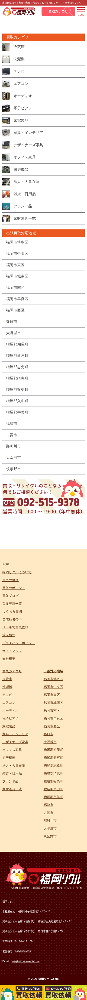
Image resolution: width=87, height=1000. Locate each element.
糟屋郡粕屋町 (53, 750)
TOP (5, 564)
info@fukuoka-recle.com (25, 961)
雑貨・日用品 (12, 773)
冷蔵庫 (7, 679)
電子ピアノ (10, 718)
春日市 (48, 734)
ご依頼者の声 (12, 619)
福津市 (48, 805)
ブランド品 (10, 781)
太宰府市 (50, 828)
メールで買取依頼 (15, 627)
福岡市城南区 (53, 702)
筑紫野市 (50, 836)
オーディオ (10, 710)
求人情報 (8, 635)
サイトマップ (12, 651)
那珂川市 (50, 820)
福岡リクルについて (17, 572)
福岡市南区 (52, 710)
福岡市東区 (52, 695)
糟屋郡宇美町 (53, 797)
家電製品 (8, 726)
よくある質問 (12, 611)
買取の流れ (10, 580)
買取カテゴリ (12, 671)
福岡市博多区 (53, 679)
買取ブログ (10, 596)
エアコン (8, 702)
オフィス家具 (12, 750)
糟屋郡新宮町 (53, 757)
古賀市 (48, 813)
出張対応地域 (53, 671)
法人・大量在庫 (13, 765)
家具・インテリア (15, 734)
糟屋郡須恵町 (53, 773)
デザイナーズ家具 (15, 742)
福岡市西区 (52, 726)
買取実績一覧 (12, 603)
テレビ (7, 695)
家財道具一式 (12, 789)
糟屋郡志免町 (53, 765)
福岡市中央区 (53, 687)
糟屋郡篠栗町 (53, 781)
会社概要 (8, 658)
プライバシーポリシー (18, 643)
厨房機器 (8, 757)
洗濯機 (7, 687)
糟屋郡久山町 (53, 789)
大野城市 (50, 742)
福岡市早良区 (53, 718)
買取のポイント (13, 588)
